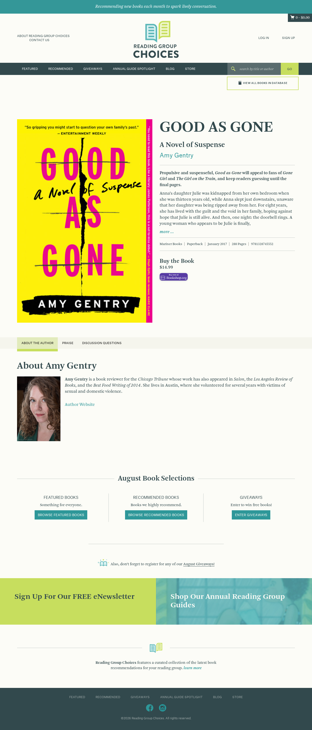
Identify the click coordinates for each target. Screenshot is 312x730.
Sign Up (288, 37)
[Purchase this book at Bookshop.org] (174, 277)
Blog (170, 68)
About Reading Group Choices (43, 36)
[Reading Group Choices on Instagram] (162, 707)
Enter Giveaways (251, 515)
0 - (303, 18)
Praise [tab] (67, 343)
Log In (263, 37)
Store (190, 68)
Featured (30, 68)
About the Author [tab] (37, 343)
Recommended (60, 68)
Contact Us (39, 40)
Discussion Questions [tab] (102, 343)
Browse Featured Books (61, 515)
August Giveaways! (198, 564)
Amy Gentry (176, 156)
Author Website (80, 404)
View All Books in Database (265, 83)
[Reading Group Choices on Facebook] (149, 707)
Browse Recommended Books (156, 515)
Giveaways (92, 68)
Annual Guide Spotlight (134, 68)
